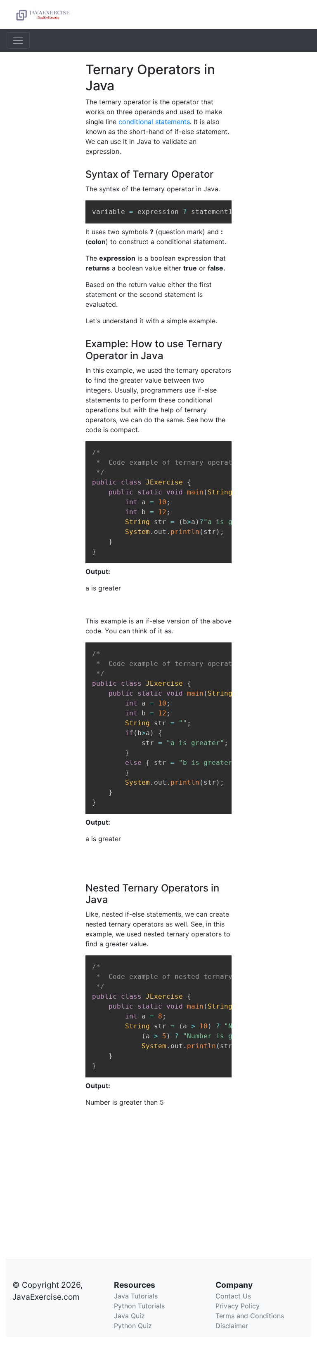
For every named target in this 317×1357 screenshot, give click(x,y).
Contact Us (233, 1296)
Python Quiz (133, 1326)
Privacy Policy (237, 1306)
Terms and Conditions (249, 1316)
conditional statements (154, 122)
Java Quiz (129, 1316)
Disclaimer (231, 1326)
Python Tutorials (139, 1306)
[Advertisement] (39, 185)
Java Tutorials (136, 1296)
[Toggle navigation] (18, 40)
